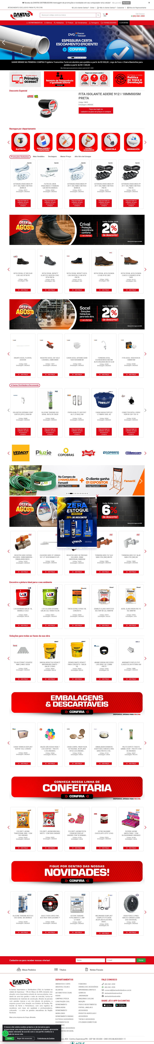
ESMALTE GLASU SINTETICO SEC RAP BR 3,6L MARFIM (104, 610)
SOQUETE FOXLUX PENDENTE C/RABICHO (104, 413)
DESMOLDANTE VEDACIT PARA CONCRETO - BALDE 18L (77, 664)
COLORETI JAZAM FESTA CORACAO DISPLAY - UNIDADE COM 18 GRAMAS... (77, 833)
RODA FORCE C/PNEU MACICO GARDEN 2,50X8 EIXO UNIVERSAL (131, 918)
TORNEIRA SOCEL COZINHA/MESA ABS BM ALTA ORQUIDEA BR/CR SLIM (104, 360)
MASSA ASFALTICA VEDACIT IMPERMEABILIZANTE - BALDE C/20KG (50, 664)
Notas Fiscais (96, 970)
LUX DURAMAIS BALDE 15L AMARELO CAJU (23, 610)
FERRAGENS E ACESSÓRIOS (65, 1028)
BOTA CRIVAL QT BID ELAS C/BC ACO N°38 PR (23, 274)
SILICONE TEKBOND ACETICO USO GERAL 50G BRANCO (23, 917)
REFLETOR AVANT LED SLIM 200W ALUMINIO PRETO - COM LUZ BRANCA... (77, 414)
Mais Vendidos (39, 157)
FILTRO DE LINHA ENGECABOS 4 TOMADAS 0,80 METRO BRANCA (77, 186)
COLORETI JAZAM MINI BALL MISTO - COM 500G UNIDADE (50, 832)
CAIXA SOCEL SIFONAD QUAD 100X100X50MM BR (77, 359)
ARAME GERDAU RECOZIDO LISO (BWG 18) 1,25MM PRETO (104, 664)
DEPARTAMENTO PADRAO (64, 1016)
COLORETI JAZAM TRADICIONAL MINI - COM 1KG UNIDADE (23, 833)
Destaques (52, 157)
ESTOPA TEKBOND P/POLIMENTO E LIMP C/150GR (77, 918)
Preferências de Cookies (45, 1038)
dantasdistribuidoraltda (112, 996)
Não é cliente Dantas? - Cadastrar (112, 8)
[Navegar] (4, 42)
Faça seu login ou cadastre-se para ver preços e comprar (96, 110)
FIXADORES (83, 984)
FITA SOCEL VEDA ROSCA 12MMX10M (131, 359)
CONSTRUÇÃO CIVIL (63, 1002)
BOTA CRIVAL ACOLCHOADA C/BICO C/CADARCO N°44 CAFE (131, 275)
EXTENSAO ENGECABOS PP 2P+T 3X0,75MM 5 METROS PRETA (23, 186)
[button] (68, 57)
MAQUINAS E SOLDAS (86, 999)
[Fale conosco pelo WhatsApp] (5, 1033)
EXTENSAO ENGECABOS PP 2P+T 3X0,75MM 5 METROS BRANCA (104, 186)
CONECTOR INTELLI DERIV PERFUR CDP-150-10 (23, 413)
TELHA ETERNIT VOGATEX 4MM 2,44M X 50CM (23, 663)
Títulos (62, 970)
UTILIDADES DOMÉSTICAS (88, 1022)
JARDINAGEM (83, 996)
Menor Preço (65, 157)
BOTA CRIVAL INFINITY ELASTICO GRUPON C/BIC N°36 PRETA (50, 275)
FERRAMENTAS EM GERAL (65, 1031)
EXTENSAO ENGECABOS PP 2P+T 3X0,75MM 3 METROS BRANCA (50, 186)
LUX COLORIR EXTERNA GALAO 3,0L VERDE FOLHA (50, 610)
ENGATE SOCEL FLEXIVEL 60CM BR (23, 359)
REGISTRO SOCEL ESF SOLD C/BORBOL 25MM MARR (50, 359)
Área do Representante (137, 8)
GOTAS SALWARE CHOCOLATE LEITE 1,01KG (104, 832)
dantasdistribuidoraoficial (113, 993)
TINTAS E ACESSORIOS (87, 1019)
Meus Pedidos (29, 970)
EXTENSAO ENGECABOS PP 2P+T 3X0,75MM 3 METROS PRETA (131, 186)
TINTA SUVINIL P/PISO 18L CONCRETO (77, 610)
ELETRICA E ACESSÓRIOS (64, 1019)
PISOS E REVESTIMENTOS (88, 1004)
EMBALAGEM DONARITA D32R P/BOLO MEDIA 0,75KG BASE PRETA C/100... (104, 749)
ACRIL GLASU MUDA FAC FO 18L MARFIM (131, 610)
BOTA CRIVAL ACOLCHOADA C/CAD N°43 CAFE (104, 274)
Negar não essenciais (24, 1038)
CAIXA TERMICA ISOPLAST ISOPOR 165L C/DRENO (23, 748)
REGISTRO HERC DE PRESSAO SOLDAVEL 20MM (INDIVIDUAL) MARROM (77, 557)
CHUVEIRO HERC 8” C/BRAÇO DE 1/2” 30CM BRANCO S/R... (50, 556)
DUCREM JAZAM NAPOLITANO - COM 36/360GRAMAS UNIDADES (131, 833)
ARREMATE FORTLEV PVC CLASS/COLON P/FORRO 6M (131, 663)
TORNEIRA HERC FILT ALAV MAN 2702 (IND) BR (131, 556)
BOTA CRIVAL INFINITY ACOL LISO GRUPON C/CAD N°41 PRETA (77, 275)
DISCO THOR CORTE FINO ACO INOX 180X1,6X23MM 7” (50, 917)
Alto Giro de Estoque (83, 157)
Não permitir (116, 3)
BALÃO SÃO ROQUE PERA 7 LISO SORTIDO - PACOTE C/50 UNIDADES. (50, 749)
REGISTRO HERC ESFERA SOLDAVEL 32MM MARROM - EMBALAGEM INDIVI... (23, 557)
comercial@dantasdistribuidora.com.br (117, 990)
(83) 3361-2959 (139, 16)
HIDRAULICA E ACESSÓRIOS (88, 987)
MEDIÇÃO (82, 1002)
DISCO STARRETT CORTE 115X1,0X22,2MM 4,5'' (131, 413)
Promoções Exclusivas (20, 157)
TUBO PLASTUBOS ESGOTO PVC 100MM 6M (50, 413)
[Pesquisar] (98, 15)
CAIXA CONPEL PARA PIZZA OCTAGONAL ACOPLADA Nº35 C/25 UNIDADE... (77, 749)
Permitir (126, 3)
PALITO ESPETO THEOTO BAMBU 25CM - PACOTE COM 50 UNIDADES (131, 749)
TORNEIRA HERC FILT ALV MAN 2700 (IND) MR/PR (104, 556)
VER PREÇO (24, 290)
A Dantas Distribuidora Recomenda (25, 385)
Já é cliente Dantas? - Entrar (84, 8)
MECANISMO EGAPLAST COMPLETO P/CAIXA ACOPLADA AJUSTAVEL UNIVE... (104, 919)
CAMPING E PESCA (62, 999)
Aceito (9, 1038)
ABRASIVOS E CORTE (63, 984)
